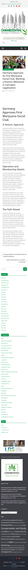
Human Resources (5, 376)
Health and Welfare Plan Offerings (9, 371)
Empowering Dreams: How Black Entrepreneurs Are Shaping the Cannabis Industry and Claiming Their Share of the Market (13, 489)
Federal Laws (4, 369)
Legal (2, 386)
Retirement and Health (6, 402)
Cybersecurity (4, 362)
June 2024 (3, 294)
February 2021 (4, 313)
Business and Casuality (6, 353)
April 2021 (3, 309)
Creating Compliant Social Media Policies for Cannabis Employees (15, 255)
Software (3, 409)
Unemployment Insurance (7, 417)
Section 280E (4, 405)
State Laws (3, 412)
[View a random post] (25, 48)
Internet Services (5, 383)
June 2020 (3, 325)
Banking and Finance (6, 348)
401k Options (4, 343)
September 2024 (5, 287)
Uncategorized (4, 414)
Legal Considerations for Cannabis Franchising (15, 261)
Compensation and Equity (8, 69)
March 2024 (4, 301)
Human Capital (4, 374)
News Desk (12, 90)
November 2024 (5, 282)
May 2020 (3, 328)
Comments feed (5, 430)
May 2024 (3, 297)
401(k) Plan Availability (6, 341)
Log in (2, 425)
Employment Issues (5, 367)
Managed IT (4, 390)
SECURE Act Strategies (6, 407)
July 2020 (3, 323)
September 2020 (5, 318)
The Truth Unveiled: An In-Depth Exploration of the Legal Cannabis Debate (15, 4)
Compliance (4, 360)
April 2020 (3, 330)
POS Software (4, 398)
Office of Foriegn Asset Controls (8, 395)
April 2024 (3, 299)
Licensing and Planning (6, 388)
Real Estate (3, 400)
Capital (3, 355)
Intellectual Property (6, 381)
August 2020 (4, 320)
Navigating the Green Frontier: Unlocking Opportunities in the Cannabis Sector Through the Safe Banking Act (13, 496)
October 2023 (4, 304)
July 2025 (3, 278)
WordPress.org (4, 432)
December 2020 (5, 316)
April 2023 (3, 306)
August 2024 (4, 290)
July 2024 (3, 292)
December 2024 (5, 280)
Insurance (3, 379)
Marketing (3, 393)
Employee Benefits (5, 364)
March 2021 (4, 311)
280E (2, 338)
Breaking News (4, 350)
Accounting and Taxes (6, 345)
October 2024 (4, 285)
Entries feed (4, 427)
